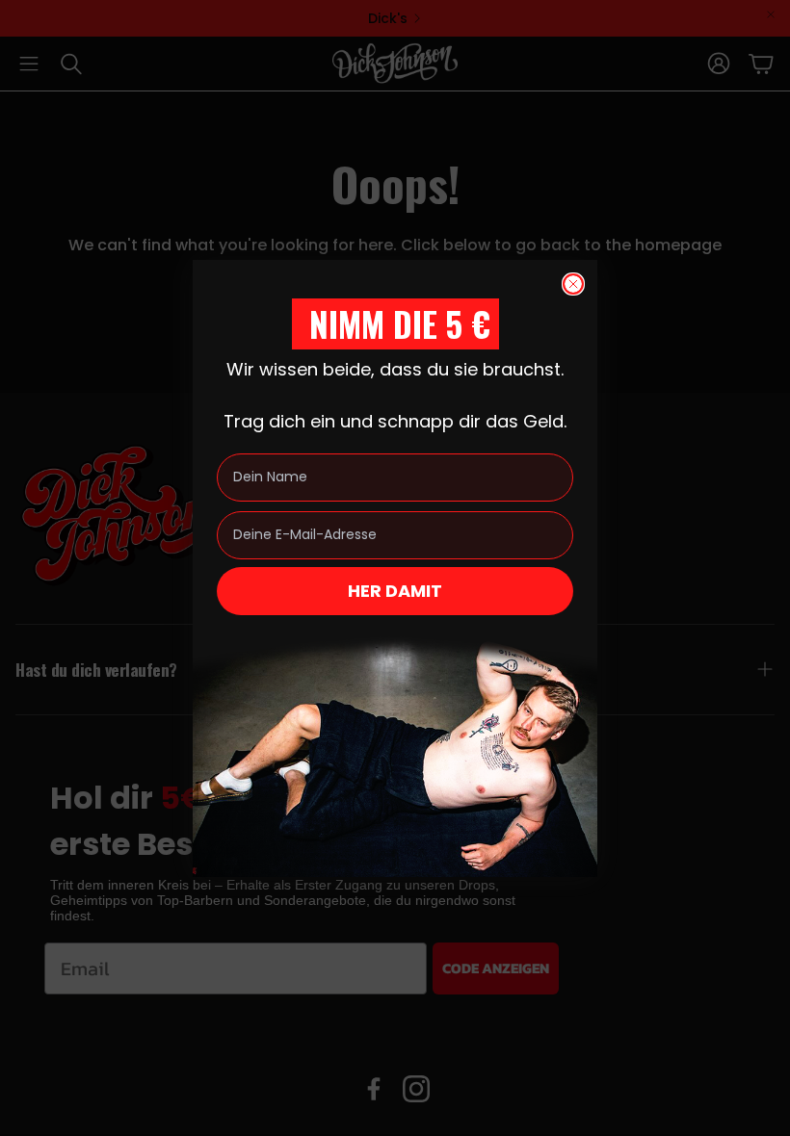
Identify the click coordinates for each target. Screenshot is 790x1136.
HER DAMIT (395, 591)
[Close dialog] (573, 284)
